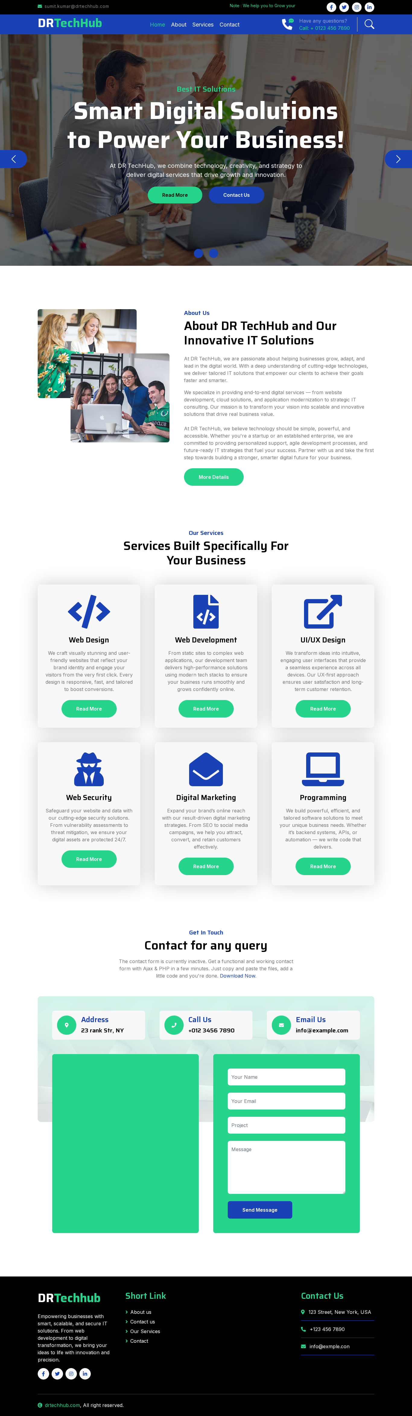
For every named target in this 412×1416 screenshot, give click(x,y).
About (178, 24)
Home (157, 24)
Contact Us (236, 195)
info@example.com (322, 1030)
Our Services (145, 1331)
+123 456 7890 (326, 1329)
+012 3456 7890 (212, 1030)
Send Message (259, 1210)
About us (140, 1312)
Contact (229, 24)
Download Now (237, 976)
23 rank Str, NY (102, 1030)
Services (203, 24)
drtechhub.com (62, 1405)
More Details (214, 477)
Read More (175, 195)
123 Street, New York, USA (339, 1312)
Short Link (145, 1295)
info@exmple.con (330, 1346)
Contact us (142, 1322)
